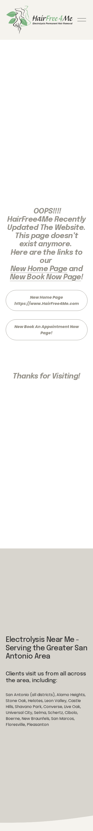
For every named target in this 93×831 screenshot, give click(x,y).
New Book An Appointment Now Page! (46, 330)
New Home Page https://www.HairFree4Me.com (46, 300)
